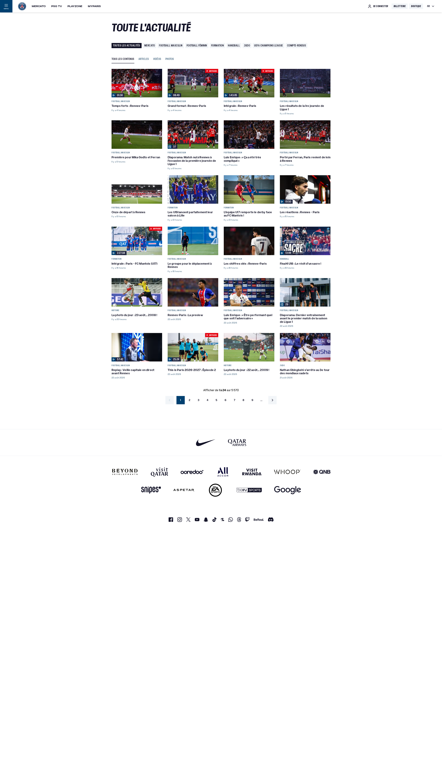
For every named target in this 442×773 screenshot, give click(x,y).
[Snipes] (151, 490)
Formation (217, 45)
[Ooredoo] (192, 472)
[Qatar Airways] (237, 442)
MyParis (94, 6)
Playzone (75, 6)
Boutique (416, 6)
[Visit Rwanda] (252, 472)
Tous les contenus (123, 59)
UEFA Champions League (268, 45)
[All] (223, 472)
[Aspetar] (183, 490)
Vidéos (157, 59)
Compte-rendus (296, 45)
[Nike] (205, 442)
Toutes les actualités (126, 45)
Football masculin (170, 45)
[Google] (287, 490)
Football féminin (197, 45)
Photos (169, 59)
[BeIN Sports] (249, 490)
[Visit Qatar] (159, 472)
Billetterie (400, 6)
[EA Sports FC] (215, 490)
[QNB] (321, 472)
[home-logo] (22, 6)
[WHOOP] (287, 472)
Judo (247, 45)
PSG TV (56, 6)
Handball (234, 45)
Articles (143, 59)
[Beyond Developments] (125, 472)
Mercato (39, 6)
